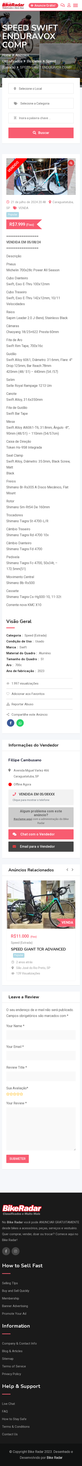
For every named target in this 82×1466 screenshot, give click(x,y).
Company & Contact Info (19, 1343)
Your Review (16, 1103)
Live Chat (8, 1404)
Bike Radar (54, 1458)
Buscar (43, 133)
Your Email (15, 1047)
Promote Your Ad (14, 1314)
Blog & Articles (12, 1351)
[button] (67, 870)
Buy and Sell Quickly (15, 1291)
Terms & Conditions (16, 1427)
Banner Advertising (15, 1306)
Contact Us (10, 1434)
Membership (10, 1298)
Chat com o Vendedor (37, 834)
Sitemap (7, 1359)
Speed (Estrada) (22, 942)
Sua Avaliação (17, 1088)
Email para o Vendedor (37, 847)
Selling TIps (10, 1283)
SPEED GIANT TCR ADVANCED (38, 949)
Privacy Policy (11, 1374)
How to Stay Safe (14, 1419)
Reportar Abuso (22, 704)
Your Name (15, 1026)
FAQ (5, 1411)
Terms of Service (14, 1366)
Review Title (16, 1067)
